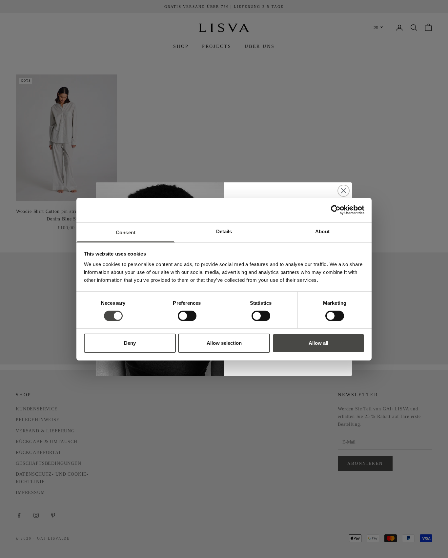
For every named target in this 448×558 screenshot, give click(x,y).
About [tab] (322, 231)
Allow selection (224, 343)
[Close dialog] (343, 190)
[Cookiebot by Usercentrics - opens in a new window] (335, 210)
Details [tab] (224, 231)
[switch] (187, 316)
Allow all (318, 343)
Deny (130, 343)
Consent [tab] (125, 232)
